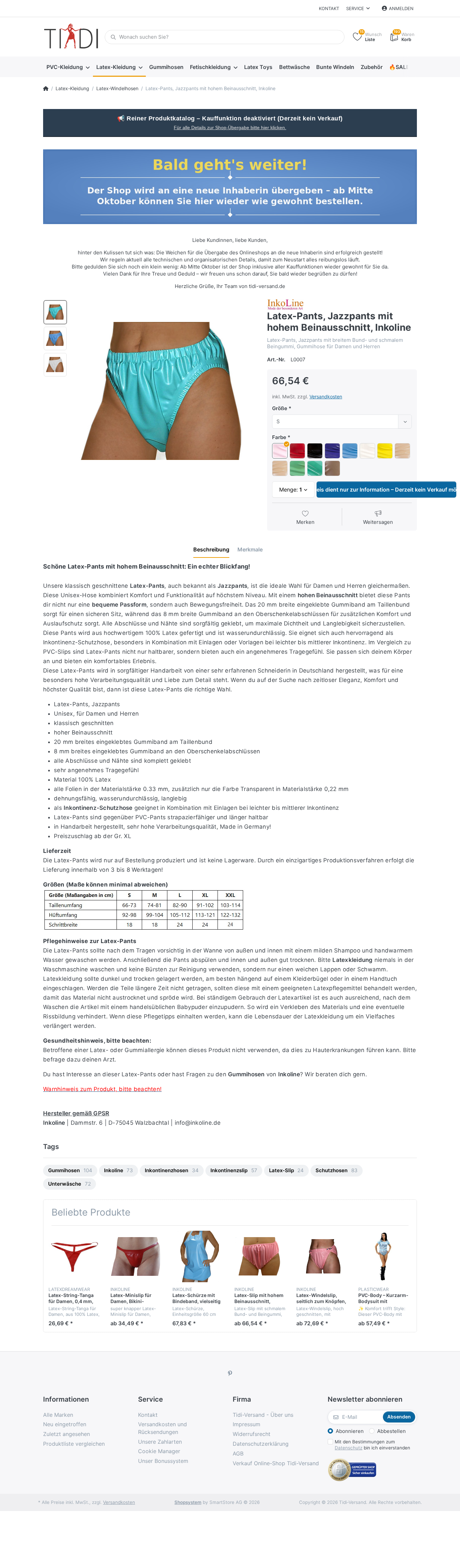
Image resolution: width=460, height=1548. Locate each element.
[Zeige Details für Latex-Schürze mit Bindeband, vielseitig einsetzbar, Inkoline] (198, 1256)
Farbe (279, 437)
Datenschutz (348, 1447)
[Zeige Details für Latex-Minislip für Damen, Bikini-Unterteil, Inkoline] (136, 1256)
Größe (279, 408)
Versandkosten (325, 396)
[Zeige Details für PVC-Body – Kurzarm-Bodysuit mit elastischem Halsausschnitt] (384, 1256)
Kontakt (329, 8)
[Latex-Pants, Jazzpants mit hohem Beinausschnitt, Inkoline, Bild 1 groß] (55, 312)
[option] (165, 391)
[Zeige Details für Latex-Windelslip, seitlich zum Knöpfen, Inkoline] (322, 1256)
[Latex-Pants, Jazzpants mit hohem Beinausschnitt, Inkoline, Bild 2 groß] (55, 338)
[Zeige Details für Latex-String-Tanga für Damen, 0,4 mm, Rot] (74, 1256)
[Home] (45, 88)
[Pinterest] (230, 1373)
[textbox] (336, 422)
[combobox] (342, 422)
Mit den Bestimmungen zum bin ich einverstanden (372, 1445)
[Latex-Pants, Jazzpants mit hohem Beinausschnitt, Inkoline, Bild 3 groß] (55, 364)
